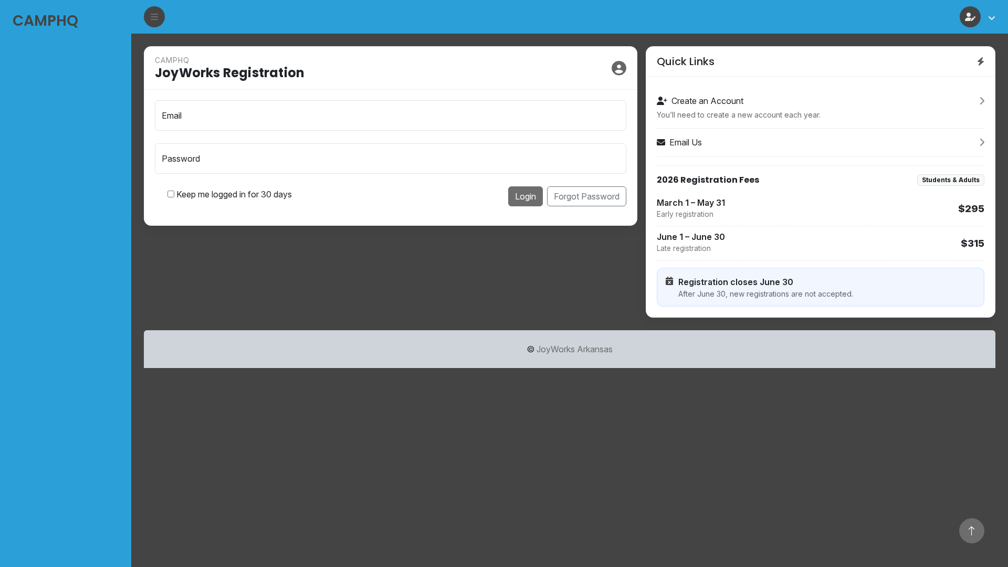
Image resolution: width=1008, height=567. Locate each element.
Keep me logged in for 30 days (234, 194)
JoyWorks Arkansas (575, 349)
